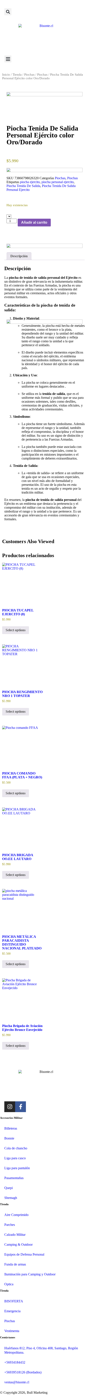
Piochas (29, 74)
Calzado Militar (14, 1234)
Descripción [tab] (19, 256)
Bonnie (9, 1138)
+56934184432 (14, 1362)
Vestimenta (11, 1331)
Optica (8, 1284)
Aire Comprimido (16, 1215)
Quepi (8, 1188)
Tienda (17, 74)
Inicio (6, 74)
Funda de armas (15, 1264)
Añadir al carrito (34, 222)
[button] (7, 11)
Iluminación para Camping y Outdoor (30, 1274)
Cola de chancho (15, 1148)
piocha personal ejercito (57, 182)
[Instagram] (9, 1106)
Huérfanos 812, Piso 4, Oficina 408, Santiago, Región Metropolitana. (41, 1350)
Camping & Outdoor (18, 1244)
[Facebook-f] (20, 1106)
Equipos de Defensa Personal (24, 1254)
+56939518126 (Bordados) (22, 1372)
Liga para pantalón (17, 1168)
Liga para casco (15, 1158)
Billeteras (10, 1128)
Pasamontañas (14, 1178)
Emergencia (12, 1311)
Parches (9, 1225)
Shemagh (10, 1198)
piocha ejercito (30, 182)
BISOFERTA (13, 1301)
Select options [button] (15, 630)
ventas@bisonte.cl (16, 1382)
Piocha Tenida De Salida (23, 186)
